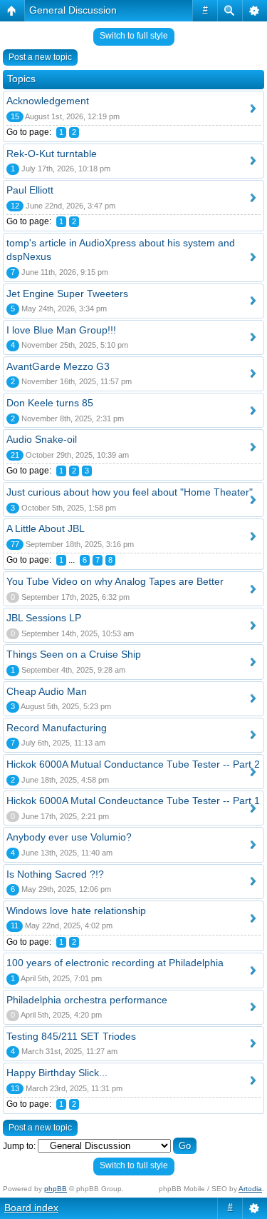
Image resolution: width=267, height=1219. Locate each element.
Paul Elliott (29, 190)
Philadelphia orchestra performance (86, 999)
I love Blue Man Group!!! (61, 330)
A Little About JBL (45, 528)
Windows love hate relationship (76, 910)
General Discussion (73, 10)
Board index (31, 1207)
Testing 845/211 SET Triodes (71, 1036)
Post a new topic (40, 57)
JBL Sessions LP (43, 617)
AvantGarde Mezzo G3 (58, 366)
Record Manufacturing (56, 727)
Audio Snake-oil (41, 439)
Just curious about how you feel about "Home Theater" (129, 492)
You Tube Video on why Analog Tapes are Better (115, 581)
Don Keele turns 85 (49, 402)
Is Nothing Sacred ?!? (55, 874)
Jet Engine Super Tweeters (67, 293)
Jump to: (19, 1146)
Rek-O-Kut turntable (51, 153)
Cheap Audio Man (46, 691)
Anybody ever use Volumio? (69, 837)
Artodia (250, 1189)
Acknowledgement (47, 100)
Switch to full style (134, 36)
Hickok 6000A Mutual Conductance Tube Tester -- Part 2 (133, 764)
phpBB (55, 1189)
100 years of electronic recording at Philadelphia (115, 962)
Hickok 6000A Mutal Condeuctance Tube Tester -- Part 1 (133, 800)
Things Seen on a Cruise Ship (73, 654)
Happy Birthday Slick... (57, 1072)
